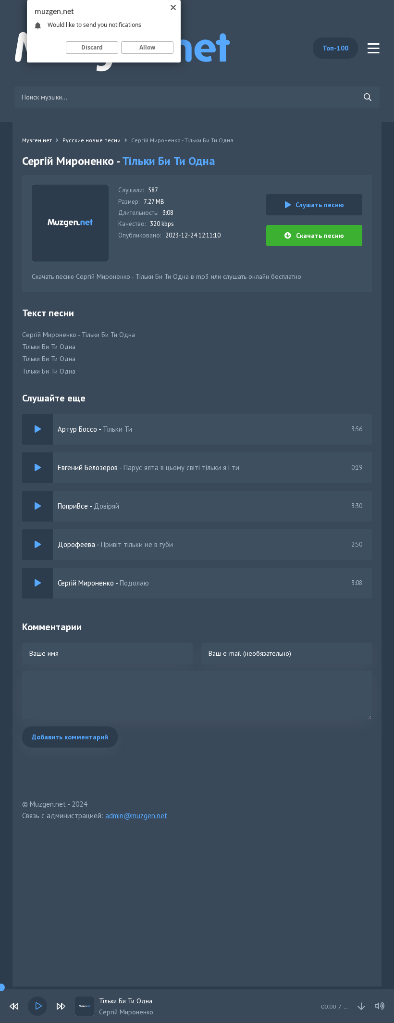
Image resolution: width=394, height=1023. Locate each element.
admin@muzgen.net (136, 815)
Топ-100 (335, 48)
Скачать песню (320, 235)
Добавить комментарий (70, 737)
